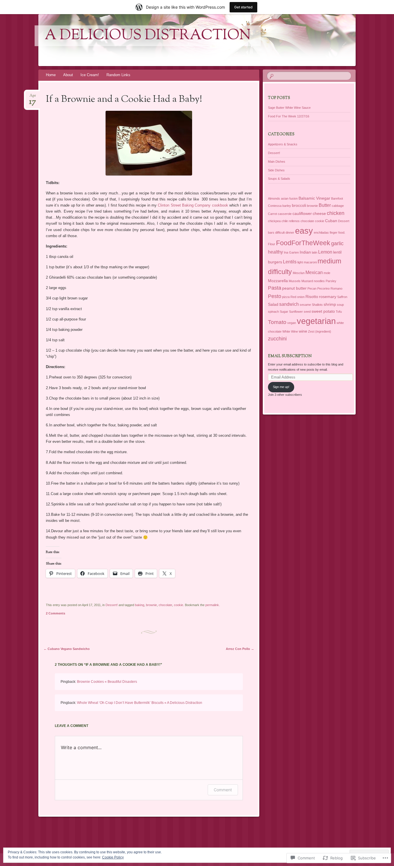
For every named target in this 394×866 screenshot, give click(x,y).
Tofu (339, 311)
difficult (280, 232)
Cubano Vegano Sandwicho (67, 649)
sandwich (289, 304)
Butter (325, 205)
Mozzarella (278, 280)
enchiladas (321, 232)
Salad (273, 304)
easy (304, 230)
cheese (319, 213)
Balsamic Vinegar (314, 198)
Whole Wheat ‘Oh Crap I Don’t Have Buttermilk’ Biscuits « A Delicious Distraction (139, 703)
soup (340, 304)
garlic (337, 243)
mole (327, 273)
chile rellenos (291, 221)
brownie (151, 605)
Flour (271, 244)
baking (139, 605)
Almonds (274, 198)
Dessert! (112, 605)
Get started (243, 7)
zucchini (277, 339)
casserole (285, 213)
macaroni (310, 262)
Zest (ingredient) (319, 331)
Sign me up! (281, 387)
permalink (212, 605)
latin (314, 252)
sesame (305, 304)
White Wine (290, 331)
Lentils (290, 261)
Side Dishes (276, 170)
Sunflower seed (300, 311)
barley (286, 205)
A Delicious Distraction (148, 35)
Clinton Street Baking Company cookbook (193, 205)
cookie (178, 605)
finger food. (337, 232)
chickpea (274, 221)
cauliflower (302, 213)
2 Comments (55, 613)
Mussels (295, 281)
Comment (223, 789)
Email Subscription (290, 356)
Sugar (284, 311)
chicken (335, 213)
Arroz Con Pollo (240, 649)
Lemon (325, 252)
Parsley (331, 281)
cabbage (338, 205)
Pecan (311, 288)
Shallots (317, 304)
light (300, 262)
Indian (305, 252)
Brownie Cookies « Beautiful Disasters (107, 682)
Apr (32, 97)
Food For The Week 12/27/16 (288, 116)
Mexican (314, 272)
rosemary (327, 296)
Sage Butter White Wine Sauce (289, 107)
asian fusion (289, 198)
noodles (319, 281)
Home (51, 75)
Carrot (272, 213)
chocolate (165, 605)
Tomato (277, 322)
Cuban (331, 220)
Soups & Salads (279, 178)
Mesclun (299, 273)
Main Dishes (276, 161)
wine (303, 331)
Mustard (307, 281)
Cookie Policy (113, 857)
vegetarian (316, 321)
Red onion (297, 297)
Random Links (118, 75)
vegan (291, 323)
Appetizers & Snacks (282, 144)
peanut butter (294, 288)
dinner (290, 232)
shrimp (330, 304)
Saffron (342, 297)
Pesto (274, 296)
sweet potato (323, 311)
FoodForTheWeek (303, 243)
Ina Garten (291, 252)
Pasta (274, 288)
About (68, 75)
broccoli (299, 205)
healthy (275, 252)
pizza (286, 297)
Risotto (311, 296)
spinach (273, 311)
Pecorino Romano (329, 288)
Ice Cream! (89, 75)
